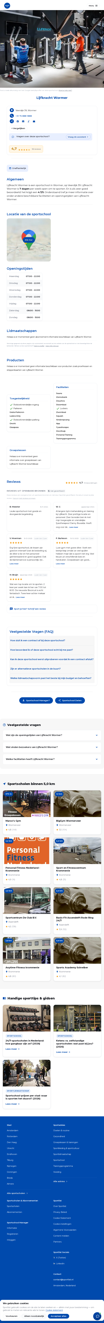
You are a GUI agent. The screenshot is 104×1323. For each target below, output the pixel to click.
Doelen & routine (61, 1130)
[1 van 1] (52, 49)
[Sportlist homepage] (7, 5)
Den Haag (12, 1142)
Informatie (12, 1228)
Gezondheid (59, 1136)
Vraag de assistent (77, 137)
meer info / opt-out (52, 346)
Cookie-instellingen (62, 1224)
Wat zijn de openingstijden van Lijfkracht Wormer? (34, 735)
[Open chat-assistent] (97, 1316)
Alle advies (60, 1181)
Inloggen (11, 1240)
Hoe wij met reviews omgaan (24, 498)
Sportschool (59, 1160)
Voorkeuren (11, 1316)
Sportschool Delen (70, 700)
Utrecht (10, 1148)
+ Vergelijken (18, 128)
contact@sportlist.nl (63, 1279)
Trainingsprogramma (63, 1166)
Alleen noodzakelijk (34, 1316)
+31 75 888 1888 (24, 116)
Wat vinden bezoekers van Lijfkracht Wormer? (32, 747)
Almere (10, 1184)
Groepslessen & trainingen (65, 1142)
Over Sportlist (59, 1206)
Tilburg (10, 1160)
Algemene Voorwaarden (64, 1230)
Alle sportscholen (17, 1193)
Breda (10, 1178)
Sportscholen (13, 1206)
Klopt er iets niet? (65, 90)
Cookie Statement (62, 1218)
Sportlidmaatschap (62, 1154)
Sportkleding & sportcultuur (66, 1148)
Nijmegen (11, 1166)
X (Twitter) (61, 1257)
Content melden (61, 1236)
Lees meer (73, 527)
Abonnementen (14, 1212)
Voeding (57, 1172)
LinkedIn (60, 1263)
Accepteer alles (58, 1316)
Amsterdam (12, 1130)
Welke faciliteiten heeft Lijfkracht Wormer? (30, 759)
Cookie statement (54, 1310)
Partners (57, 1242)
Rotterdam (12, 1136)
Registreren (12, 1234)
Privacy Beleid (60, 1212)
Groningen (12, 1172)
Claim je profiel (39, 346)
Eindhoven (12, 1154)
